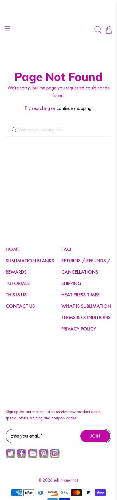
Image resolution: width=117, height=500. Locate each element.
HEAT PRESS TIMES (80, 294)
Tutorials (18, 283)
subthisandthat (66, 480)
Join (95, 436)
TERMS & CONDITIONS (85, 317)
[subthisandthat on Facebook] (21, 456)
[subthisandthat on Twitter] (10, 457)
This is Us (16, 294)
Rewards (16, 272)
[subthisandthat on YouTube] (32, 457)
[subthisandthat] (58, 29)
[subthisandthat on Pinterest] (44, 457)
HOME (13, 249)
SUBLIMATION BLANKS (30, 260)
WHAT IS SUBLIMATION (86, 306)
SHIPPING (71, 283)
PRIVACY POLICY (78, 328)
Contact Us (20, 306)
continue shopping (74, 108)
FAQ (66, 249)
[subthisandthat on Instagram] (55, 457)
